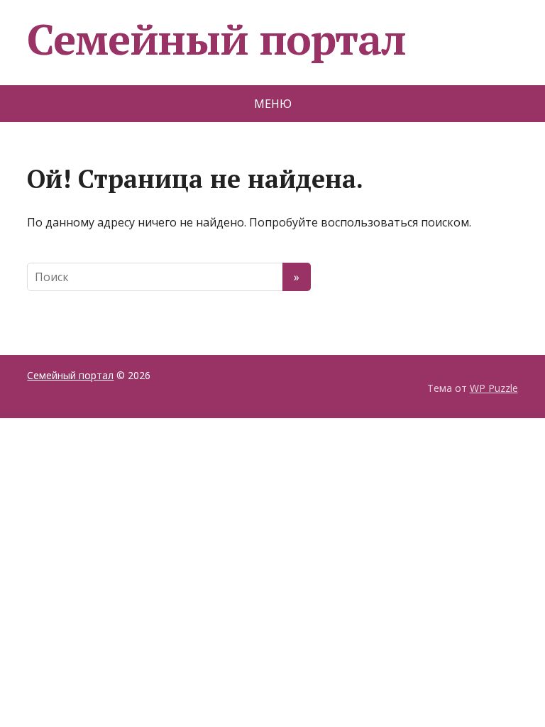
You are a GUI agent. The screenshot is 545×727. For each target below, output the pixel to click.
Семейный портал (216, 39)
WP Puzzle (494, 388)
